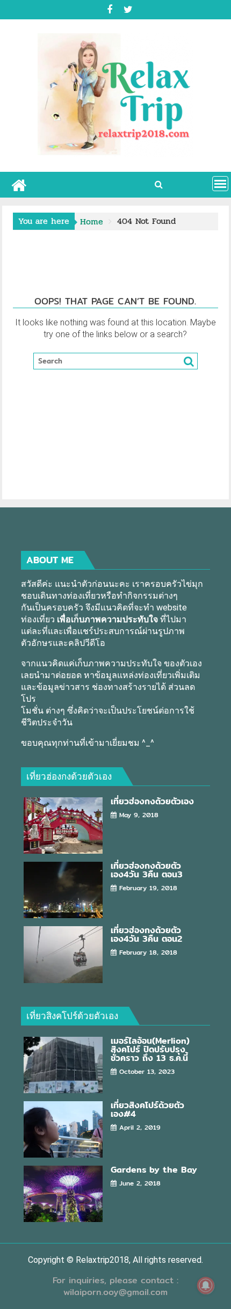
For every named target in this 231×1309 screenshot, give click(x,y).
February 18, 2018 (148, 952)
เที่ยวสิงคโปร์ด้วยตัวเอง (72, 1015)
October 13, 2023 (147, 1071)
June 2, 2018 (140, 1183)
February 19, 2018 (148, 888)
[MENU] (220, 183)
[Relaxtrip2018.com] (19, 184)
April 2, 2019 (140, 1127)
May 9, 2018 (138, 815)
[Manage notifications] (205, 1285)
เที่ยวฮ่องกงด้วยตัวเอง (69, 776)
